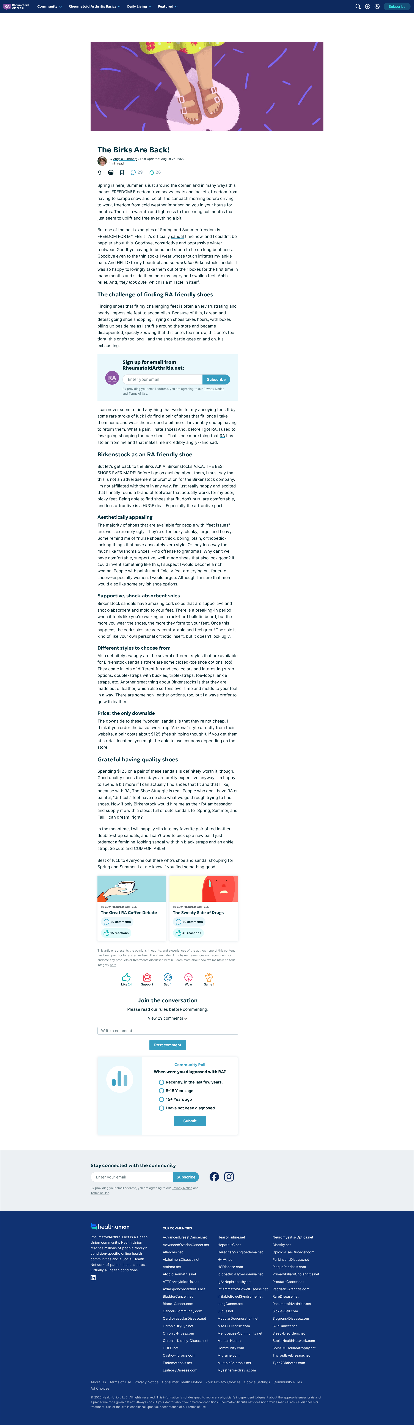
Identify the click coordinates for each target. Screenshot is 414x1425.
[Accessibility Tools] (367, 6)
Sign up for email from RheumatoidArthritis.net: (153, 365)
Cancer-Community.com (182, 1311)
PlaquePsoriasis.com (289, 1267)
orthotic (163, 636)
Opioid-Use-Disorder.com (293, 1252)
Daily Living (137, 6)
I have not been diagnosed (190, 1108)
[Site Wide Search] (358, 6)
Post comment (167, 1045)
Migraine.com (229, 1355)
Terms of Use (138, 393)
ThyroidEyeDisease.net (291, 1355)
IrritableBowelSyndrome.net (240, 1296)
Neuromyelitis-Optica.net (293, 1237)
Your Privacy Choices (222, 1382)
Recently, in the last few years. (194, 1082)
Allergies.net (173, 1252)
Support (145, 979)
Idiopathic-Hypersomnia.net (240, 1274)
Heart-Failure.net (231, 1237)
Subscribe (216, 379)
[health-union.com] (110, 1228)
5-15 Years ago (179, 1090)
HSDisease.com (230, 1267)
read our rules (154, 1009)
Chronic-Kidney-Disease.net (186, 1340)
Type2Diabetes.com (289, 1363)
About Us (98, 1382)
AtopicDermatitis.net (179, 1274)
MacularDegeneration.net (238, 1318)
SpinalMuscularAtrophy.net (294, 1348)
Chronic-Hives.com (178, 1333)
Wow (186, 979)
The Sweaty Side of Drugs (198, 912)
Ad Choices (100, 1388)
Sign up (389, 1392)
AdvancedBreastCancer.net (185, 1237)
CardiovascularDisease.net (184, 1318)
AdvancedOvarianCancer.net (186, 1245)
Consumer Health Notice (182, 1382)
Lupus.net (225, 1311)
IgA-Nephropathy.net (235, 1281)
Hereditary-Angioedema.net (240, 1252)
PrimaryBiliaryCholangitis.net (296, 1274)
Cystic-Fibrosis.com (179, 1355)
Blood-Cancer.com (178, 1304)
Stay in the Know (299, 1372)
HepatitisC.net (229, 1245)
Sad (165, 979)
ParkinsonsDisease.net (291, 1259)
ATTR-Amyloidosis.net (181, 1281)
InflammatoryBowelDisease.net (243, 1289)
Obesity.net (282, 1245)
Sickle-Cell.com (285, 1311)
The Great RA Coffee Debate (129, 912)
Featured (165, 6)
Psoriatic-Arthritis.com (291, 1289)
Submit (190, 1121)
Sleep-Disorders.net (289, 1333)
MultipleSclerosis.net (234, 1363)
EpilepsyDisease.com (180, 1370)
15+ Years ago (179, 1099)
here (113, 965)
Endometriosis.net (177, 1363)
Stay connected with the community (133, 1165)
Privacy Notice (371, 1404)
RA (222, 435)
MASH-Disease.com (234, 1326)
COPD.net (171, 1348)
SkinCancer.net (285, 1326)
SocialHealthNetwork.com (294, 1340)
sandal (177, 236)
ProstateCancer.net (288, 1281)
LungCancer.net (230, 1304)
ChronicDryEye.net (178, 1326)
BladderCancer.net (178, 1296)
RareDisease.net (286, 1296)
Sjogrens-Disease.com (291, 1318)
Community (47, 6)
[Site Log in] (377, 6)
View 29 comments (166, 1018)
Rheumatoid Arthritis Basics (92, 6)
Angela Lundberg (125, 159)
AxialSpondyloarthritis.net (184, 1289)
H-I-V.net (225, 1259)
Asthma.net (172, 1267)
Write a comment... (118, 1030)
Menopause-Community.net (240, 1333)
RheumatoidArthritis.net (292, 1304)
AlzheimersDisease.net (181, 1259)
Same (207, 979)
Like (125, 979)
